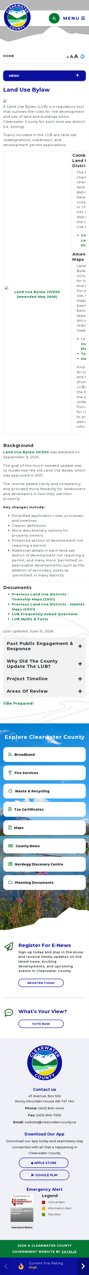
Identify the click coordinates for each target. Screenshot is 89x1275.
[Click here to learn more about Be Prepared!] (44, 703)
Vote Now (41, 1024)
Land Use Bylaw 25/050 (26, 452)
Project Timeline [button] (27, 678)
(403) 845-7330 (44, 1115)
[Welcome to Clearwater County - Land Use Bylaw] (17, 17)
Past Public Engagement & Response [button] (40, 646)
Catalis (69, 1251)
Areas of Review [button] (27, 691)
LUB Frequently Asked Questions (45, 614)
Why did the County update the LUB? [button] (32, 664)
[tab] (44, 646)
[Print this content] (82, 57)
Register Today (41, 983)
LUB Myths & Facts (30, 619)
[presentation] (83, 1266)
